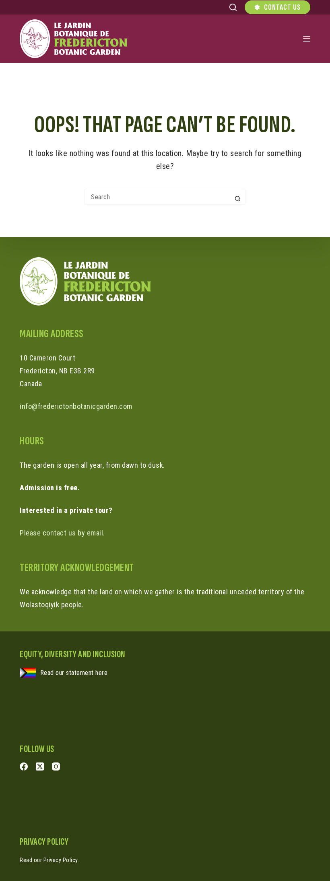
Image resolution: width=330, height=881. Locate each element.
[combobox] (157, 197)
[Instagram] (56, 766)
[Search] (233, 7)
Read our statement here (74, 673)
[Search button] (237, 198)
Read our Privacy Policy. (49, 860)
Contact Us (282, 7)
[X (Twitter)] (40, 766)
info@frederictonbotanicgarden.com (76, 406)
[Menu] (306, 38)
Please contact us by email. (62, 533)
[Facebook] (24, 766)
